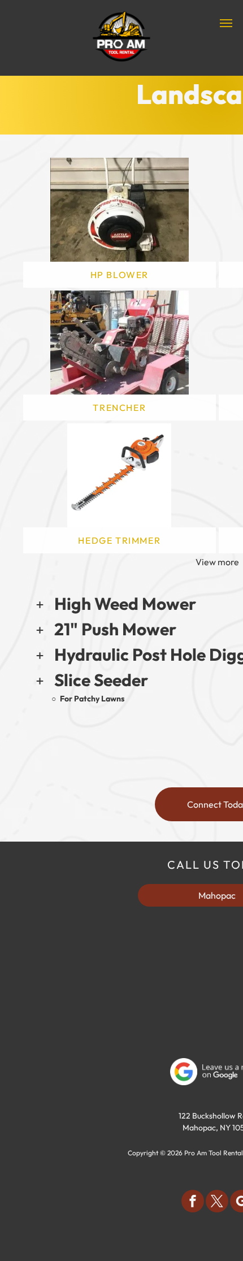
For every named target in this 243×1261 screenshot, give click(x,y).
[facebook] (192, 1202)
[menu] (226, 23)
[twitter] (217, 1202)
